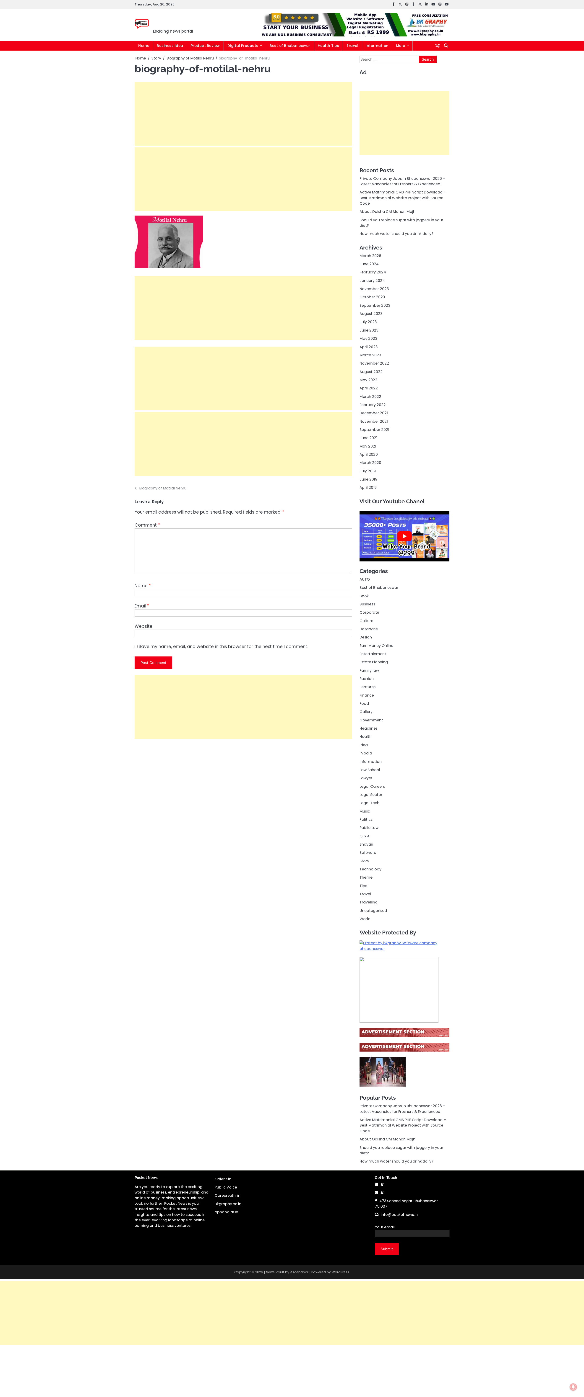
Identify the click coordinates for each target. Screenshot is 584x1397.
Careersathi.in (227, 1195)
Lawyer (366, 778)
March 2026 (370, 255)
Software (368, 852)
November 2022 (374, 363)
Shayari (366, 844)
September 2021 (374, 429)
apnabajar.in (226, 1212)
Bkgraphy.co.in (228, 1204)
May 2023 (368, 338)
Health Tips (328, 45)
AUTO (365, 579)
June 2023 (369, 330)
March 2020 (370, 462)
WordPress (340, 1272)
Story (364, 860)
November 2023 (374, 288)
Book (364, 595)
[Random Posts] (437, 46)
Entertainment (373, 653)
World (365, 918)
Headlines (369, 728)
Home (143, 45)
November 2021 (374, 421)
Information (377, 45)
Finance (367, 695)
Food (364, 703)
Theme (366, 877)
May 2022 (368, 379)
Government (371, 720)
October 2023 (372, 297)
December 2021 (374, 413)
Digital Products (242, 45)
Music (365, 811)
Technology (370, 869)
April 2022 (369, 388)
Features (367, 686)
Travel (352, 45)
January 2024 (372, 280)
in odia (366, 753)
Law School (370, 769)
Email (142, 606)
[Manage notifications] (573, 1387)
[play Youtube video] (404, 536)
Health (366, 736)
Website (143, 626)
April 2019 (368, 487)
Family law (369, 670)
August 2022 (371, 371)
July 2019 (368, 470)
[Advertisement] (243, 114)
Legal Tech (369, 802)
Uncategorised (373, 910)
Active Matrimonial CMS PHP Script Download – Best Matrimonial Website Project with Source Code (403, 198)
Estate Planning (374, 662)
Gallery (366, 711)
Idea (364, 744)
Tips (363, 885)
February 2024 (373, 272)
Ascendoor (299, 1272)
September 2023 (375, 305)
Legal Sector (371, 794)
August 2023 (371, 313)
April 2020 (369, 454)
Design (366, 637)
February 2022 (373, 404)
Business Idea (170, 45)
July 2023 (368, 321)
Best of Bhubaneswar (290, 45)
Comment (147, 525)
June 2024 (369, 264)
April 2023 (369, 346)
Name (143, 586)
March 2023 (370, 355)
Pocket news (184, 22)
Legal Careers (372, 786)
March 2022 (370, 396)
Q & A (365, 836)
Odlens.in (223, 1179)
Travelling (369, 902)
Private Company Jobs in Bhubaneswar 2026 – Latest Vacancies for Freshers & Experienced (402, 181)
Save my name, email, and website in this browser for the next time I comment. (223, 646)
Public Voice (226, 1187)
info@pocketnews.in (399, 1214)
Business (367, 604)
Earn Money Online (376, 645)
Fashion (367, 678)
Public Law (369, 827)
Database (369, 629)
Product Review (205, 45)
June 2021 (368, 437)
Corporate (369, 612)
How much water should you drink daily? (396, 233)
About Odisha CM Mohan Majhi (388, 211)
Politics (366, 819)
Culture (366, 620)
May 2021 (368, 446)
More (400, 45)
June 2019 (368, 479)
